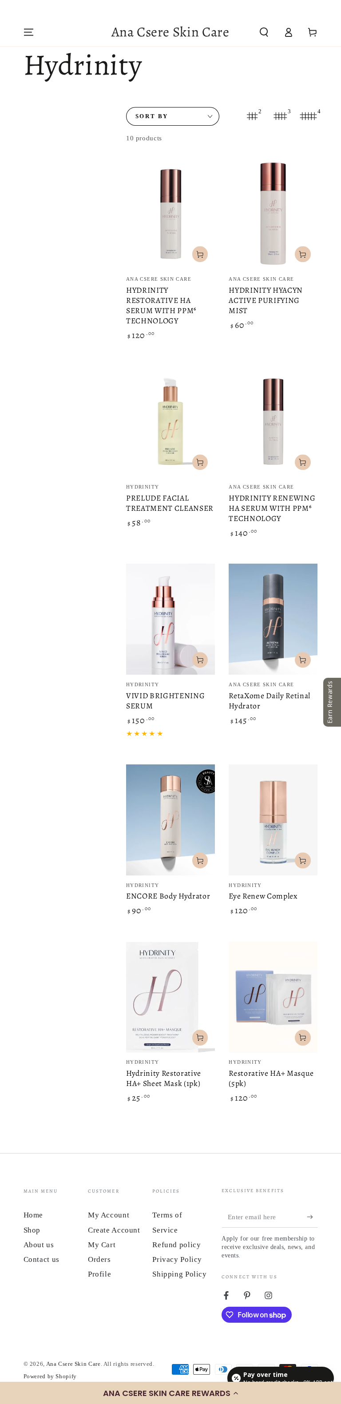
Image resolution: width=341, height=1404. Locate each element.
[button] (170, 1393)
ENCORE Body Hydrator (168, 896)
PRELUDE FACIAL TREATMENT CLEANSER (170, 503)
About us (39, 1245)
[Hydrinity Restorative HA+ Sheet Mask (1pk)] (170, 997)
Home (34, 1215)
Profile (99, 1274)
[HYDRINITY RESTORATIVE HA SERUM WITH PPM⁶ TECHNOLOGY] (170, 213)
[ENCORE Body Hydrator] (170, 819)
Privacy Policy (177, 1259)
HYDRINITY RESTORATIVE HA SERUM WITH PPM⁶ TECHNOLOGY (161, 305)
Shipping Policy (179, 1274)
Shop (32, 1230)
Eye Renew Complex (263, 896)
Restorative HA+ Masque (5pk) (271, 1078)
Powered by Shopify (50, 1376)
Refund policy (176, 1245)
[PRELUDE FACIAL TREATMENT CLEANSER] (170, 421)
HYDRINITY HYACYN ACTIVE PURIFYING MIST (266, 300)
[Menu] (28, 32)
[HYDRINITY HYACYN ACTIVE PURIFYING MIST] (273, 213)
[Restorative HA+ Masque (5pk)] (273, 997)
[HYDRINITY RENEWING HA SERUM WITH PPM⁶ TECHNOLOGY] (273, 421)
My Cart (101, 1245)
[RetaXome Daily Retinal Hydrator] (273, 619)
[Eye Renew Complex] (273, 819)
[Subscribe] (312, 1217)
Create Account (114, 1230)
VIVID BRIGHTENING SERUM (165, 700)
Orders (99, 1259)
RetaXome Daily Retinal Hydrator (269, 700)
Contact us (41, 1259)
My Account (108, 1215)
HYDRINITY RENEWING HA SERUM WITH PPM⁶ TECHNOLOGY (272, 508)
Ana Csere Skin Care (73, 1364)
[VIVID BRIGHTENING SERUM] (170, 619)
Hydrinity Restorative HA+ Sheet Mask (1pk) (163, 1078)
